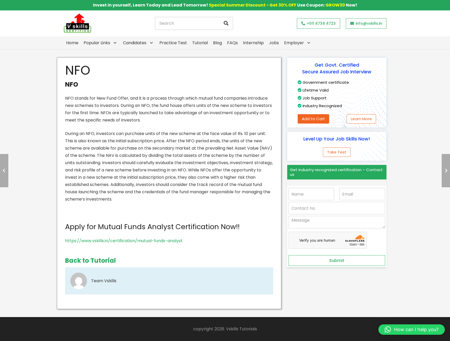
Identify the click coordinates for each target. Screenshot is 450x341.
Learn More (361, 118)
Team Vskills (103, 281)
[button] (411, 329)
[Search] (226, 23)
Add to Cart (313, 118)
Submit (336, 260)
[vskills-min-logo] (77, 23)
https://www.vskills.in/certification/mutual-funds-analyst (124, 241)
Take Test (336, 152)
